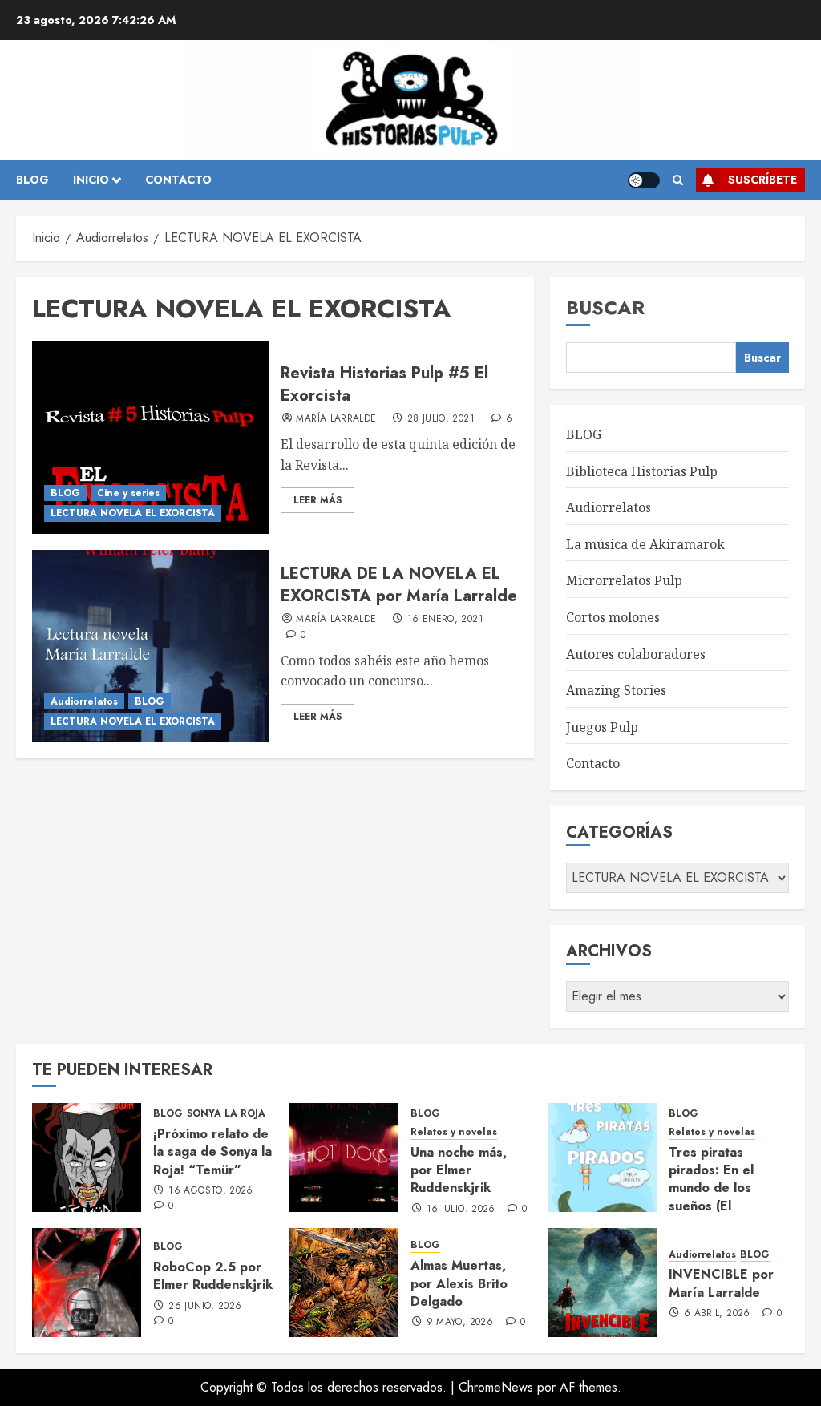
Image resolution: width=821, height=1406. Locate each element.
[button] (678, 180)
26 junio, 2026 (204, 1306)
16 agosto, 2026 (210, 1191)
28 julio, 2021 (441, 419)
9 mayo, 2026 (460, 1322)
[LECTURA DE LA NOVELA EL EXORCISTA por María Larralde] (150, 646)
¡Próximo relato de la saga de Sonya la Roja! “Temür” (212, 1152)
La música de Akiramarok (645, 544)
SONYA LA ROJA (226, 1114)
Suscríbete (762, 180)
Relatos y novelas (453, 1132)
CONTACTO (178, 180)
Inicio (91, 180)
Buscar (605, 307)
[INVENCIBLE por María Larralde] (602, 1282)
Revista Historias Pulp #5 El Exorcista (384, 384)
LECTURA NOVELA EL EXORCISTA (133, 513)
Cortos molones (613, 617)
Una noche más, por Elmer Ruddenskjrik (458, 1170)
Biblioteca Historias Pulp (642, 471)
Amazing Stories (616, 690)
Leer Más (317, 500)
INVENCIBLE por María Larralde (721, 1283)
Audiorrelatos (84, 701)
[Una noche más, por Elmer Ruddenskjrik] (343, 1157)
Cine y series (128, 493)
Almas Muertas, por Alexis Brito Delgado (459, 1283)
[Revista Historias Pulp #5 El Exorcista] (150, 437)
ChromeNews (496, 1387)
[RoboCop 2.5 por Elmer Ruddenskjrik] (86, 1282)
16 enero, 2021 (445, 619)
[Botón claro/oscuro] (644, 180)
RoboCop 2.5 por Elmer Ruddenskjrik (213, 1276)
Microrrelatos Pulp (624, 580)
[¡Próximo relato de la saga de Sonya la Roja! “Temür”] (86, 1157)
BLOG (32, 180)
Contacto (593, 763)
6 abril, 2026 (717, 1313)
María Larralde (336, 419)
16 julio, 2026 (461, 1209)
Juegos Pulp (602, 727)
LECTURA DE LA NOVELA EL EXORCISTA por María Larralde (399, 585)
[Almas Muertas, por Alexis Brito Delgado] (343, 1282)
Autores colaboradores (636, 654)
